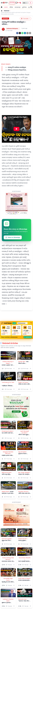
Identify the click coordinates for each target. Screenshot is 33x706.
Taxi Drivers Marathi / (25, 558)
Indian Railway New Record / (8, 558)
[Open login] (30, 2)
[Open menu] (1, 3)
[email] (27, 33)
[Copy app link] (30, 33)
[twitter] (20, 33)
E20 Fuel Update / (7, 539)
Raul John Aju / (22, 599)
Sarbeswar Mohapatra (12, 28)
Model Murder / (23, 539)
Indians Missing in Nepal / (8, 362)
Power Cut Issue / (23, 382)
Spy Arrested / (22, 452)
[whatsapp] (22, 33)
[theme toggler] (20, 2)
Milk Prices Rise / (7, 472)
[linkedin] (25, 33)
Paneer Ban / (22, 361)
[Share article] (14, 368)
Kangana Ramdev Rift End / (8, 452)
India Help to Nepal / (24, 578)
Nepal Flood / (6, 491)
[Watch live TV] (16, 2)
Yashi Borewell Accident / (24, 432)
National (6, 10)
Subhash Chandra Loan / (8, 600)
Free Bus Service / (23, 491)
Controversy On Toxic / (8, 383)
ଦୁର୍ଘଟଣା (24, 7)
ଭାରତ (6, 7)
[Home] (1, 10)
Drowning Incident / (8, 431)
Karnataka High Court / (8, 579)
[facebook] (17, 33)
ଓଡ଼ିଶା (11, 7)
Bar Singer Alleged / (24, 472)
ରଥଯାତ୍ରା (17, 7)
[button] (6, 330)
